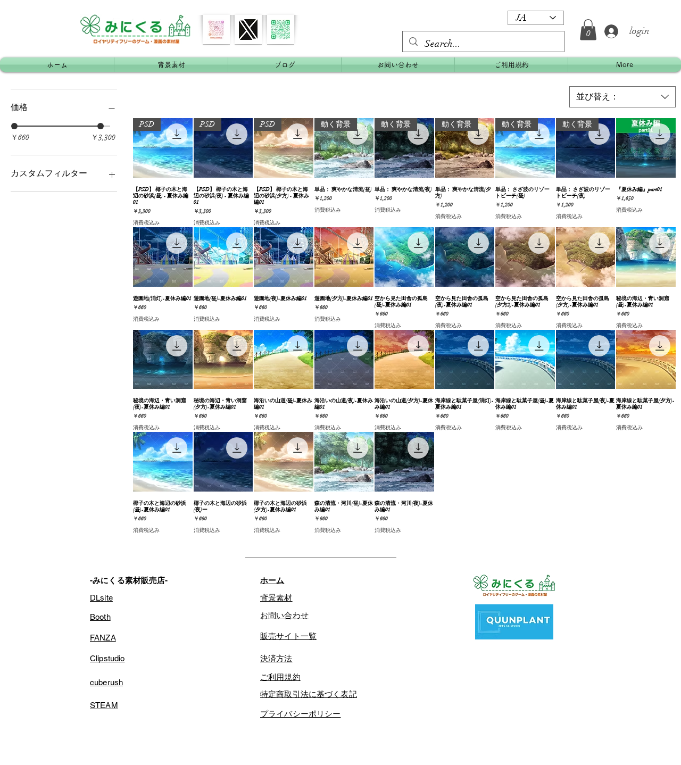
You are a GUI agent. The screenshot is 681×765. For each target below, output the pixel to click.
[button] (588, 29)
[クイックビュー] (646, 148)
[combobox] (622, 96)
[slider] (14, 126)
